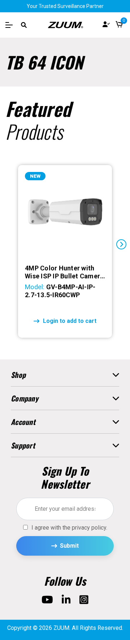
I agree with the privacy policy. (69, 528)
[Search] (24, 25)
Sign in (106, 25)
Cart (119, 25)
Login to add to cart (69, 320)
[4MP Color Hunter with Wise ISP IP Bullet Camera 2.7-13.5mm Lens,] (65, 212)
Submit (69, 545)
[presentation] (9, 244)
